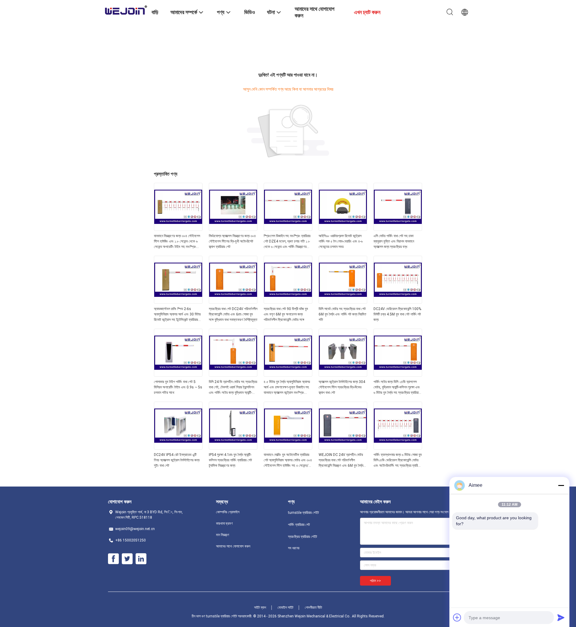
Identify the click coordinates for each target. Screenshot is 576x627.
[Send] (561, 617)
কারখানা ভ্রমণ (224, 523)
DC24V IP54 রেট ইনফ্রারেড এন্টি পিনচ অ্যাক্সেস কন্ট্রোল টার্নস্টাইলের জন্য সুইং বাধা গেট (177, 460)
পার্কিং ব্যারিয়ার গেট (299, 525)
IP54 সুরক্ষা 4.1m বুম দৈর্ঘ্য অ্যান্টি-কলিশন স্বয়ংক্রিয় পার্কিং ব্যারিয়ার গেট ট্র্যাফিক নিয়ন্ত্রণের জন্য (230, 460)
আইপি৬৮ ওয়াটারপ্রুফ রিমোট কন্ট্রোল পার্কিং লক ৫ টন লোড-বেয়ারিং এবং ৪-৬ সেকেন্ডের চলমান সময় (341, 241)
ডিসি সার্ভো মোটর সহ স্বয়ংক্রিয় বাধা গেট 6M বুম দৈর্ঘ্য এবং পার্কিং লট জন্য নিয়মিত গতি (342, 314)
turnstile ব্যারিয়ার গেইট (303, 513)
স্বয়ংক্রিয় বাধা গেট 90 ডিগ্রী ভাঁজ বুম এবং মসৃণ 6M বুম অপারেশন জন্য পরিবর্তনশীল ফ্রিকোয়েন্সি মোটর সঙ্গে (286, 314)
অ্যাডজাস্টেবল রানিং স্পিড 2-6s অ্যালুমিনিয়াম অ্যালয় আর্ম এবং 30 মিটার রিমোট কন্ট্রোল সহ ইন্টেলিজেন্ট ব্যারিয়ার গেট (177, 314)
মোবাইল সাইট (285, 607)
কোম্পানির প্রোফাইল (227, 512)
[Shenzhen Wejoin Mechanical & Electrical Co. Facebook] (113, 558)
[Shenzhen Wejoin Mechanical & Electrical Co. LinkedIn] (141, 558)
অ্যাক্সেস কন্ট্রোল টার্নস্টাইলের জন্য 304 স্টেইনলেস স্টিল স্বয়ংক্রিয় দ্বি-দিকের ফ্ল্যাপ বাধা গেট (342, 387)
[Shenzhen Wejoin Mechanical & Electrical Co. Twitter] (127, 558)
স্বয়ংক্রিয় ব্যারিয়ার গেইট (302, 537)
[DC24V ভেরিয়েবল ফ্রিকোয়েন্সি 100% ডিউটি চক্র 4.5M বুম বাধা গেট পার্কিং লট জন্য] (398, 302)
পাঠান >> (375, 581)
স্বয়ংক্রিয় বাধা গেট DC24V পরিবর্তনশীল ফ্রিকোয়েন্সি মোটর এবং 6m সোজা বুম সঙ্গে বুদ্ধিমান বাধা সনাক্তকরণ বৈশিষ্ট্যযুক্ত (233, 314)
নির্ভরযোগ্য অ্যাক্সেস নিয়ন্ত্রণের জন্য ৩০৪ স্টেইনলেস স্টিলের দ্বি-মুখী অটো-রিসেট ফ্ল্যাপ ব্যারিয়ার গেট (232, 241)
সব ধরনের (293, 548)
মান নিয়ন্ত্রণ (222, 535)
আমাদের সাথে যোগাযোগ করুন (233, 546)
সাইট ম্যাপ (260, 607)
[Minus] (561, 485)
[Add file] (457, 617)
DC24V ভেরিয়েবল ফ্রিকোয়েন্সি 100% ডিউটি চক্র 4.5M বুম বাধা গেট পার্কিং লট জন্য (397, 314)
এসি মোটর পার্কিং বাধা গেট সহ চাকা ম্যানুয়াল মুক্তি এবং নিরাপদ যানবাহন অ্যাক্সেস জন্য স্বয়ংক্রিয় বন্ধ (394, 241)
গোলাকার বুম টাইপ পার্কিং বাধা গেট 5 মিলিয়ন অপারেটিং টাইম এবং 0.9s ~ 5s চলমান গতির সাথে (178, 387)
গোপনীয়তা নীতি (313, 607)
